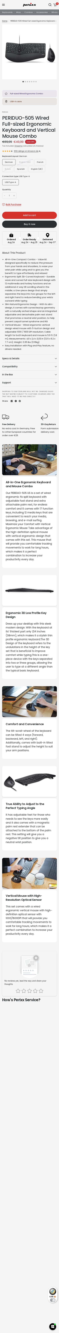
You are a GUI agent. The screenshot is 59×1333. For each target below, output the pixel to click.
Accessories (42, 12)
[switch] (52, 1300)
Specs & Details (10, 358)
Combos (28, 12)
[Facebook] (11, 401)
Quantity (6, 189)
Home (4, 21)
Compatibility (10, 366)
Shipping (18, 146)
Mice (18, 12)
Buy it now (29, 224)
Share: (5, 401)
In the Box (7, 374)
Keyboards (7, 12)
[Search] (50, 4)
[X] (15, 401)
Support (6, 382)
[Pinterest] (19, 401)
